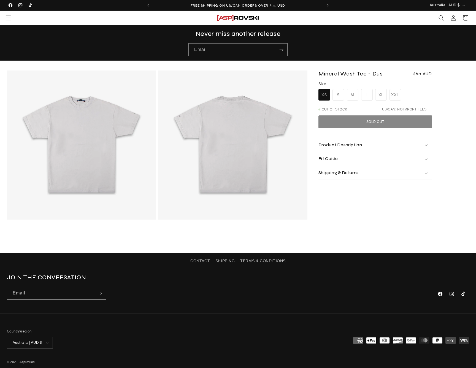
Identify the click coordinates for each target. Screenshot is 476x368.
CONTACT (200, 261)
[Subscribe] (281, 49)
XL (382, 96)
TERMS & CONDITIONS (263, 261)
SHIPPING (225, 261)
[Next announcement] (328, 5)
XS (325, 96)
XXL (396, 96)
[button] (8, 18)
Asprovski (27, 362)
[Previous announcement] (148, 5)
